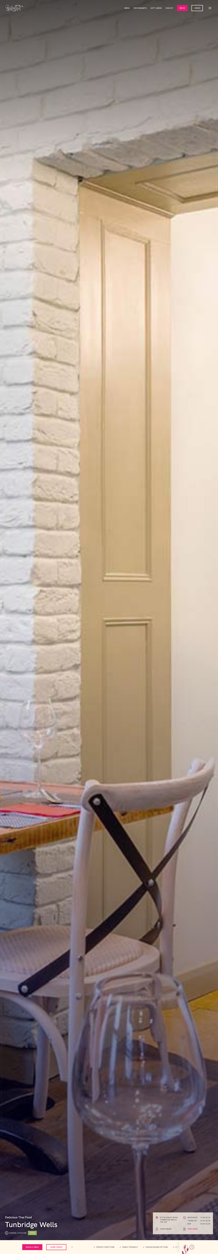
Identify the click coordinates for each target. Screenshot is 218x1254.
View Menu (192, 1229)
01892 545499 (165, 1229)
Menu (127, 8)
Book (182, 8)
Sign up (169, 8)
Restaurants (140, 8)
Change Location (17, 1233)
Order (197, 8)
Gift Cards (156, 8)
